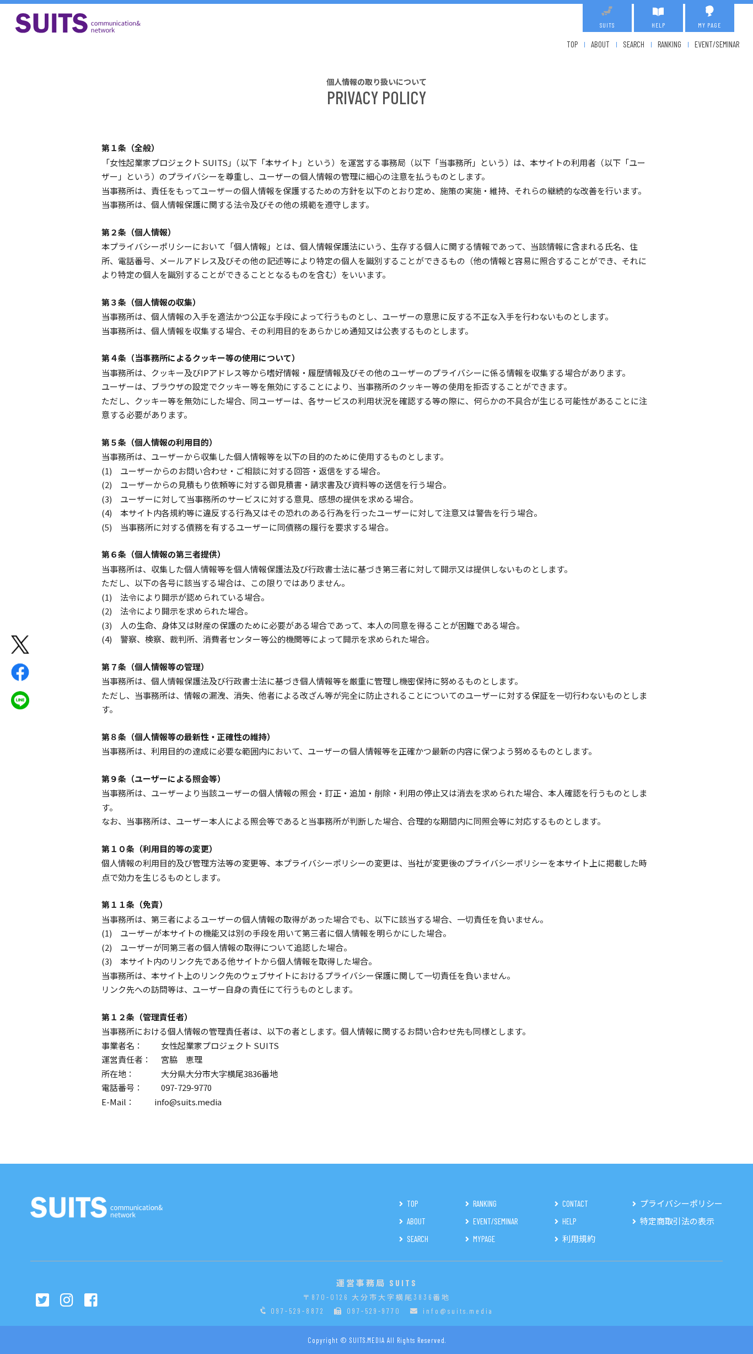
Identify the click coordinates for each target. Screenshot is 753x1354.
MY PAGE (709, 25)
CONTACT (575, 1203)
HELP (658, 25)
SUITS (607, 25)
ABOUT (600, 44)
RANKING (669, 44)
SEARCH (633, 44)
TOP (572, 44)
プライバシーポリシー (681, 1203)
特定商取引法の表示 (677, 1221)
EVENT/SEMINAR (717, 44)
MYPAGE (484, 1239)
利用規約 (578, 1239)
